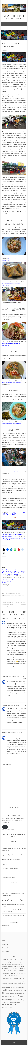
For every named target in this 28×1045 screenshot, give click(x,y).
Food (11, 968)
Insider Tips (8, 981)
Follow (4, 827)
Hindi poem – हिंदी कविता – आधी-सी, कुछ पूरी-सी (11, 904)
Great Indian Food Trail (9, 970)
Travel (23, 595)
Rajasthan (18, 987)
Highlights (17, 970)
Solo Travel (15, 595)
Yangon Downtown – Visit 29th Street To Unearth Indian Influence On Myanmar (7, 604)
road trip (5, 990)
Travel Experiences (5, 1002)
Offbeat (3, 985)
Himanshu (7, 975)
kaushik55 (5, 618)
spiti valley (18, 993)
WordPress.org (5, 951)
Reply (24, 618)
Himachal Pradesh (5, 973)
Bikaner (3, 962)
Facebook (14, 882)
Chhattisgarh (19, 962)
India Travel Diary (21, 978)
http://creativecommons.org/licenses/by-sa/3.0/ (11, 382)
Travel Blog (4, 597)
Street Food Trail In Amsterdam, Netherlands (20, 603)
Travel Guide (12, 1002)
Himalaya (13, 973)
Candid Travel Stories (16, 593)
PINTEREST (13, 514)
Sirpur (7, 993)
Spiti (14, 993)
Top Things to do (14, 996)
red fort (22, 987)
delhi (22, 964)
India (16, 978)
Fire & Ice (4, 705)
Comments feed (5, 947)
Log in (3, 940)
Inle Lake (3, 981)
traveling (17, 1002)
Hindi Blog (11, 975)
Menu (14, 24)
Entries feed (5, 944)
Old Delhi (13, 985)
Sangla (19, 990)
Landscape (22, 981)
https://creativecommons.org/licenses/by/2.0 (11, 471)
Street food (19, 595)
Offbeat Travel (8, 985)
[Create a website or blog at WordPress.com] (14, 1042)
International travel (15, 981)
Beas (22, 959)
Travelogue (6, 1005)
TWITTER (14, 512)
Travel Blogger (14, 999)
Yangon (7, 597)
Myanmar (10, 595)
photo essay (22, 985)
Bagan (16, 959)
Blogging (8, 962)
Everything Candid (14, 16)
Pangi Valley (17, 985)
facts (8, 968)
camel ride (13, 962)
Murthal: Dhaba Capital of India (9, 845)
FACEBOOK (22, 512)
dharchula (13, 966)
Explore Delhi (4, 968)
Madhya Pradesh (16, 983)
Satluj (22, 990)
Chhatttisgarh (4, 964)
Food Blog (7, 595)
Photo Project (12, 987)
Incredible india (7, 978)
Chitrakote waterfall (11, 964)
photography (6, 987)
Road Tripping (13, 990)
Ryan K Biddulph (6, 676)
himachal (21, 970)
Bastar (19, 959)
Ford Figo (19, 968)
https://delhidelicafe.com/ (13, 753)
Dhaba (9, 966)
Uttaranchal (5, 1007)
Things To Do (8, 996)
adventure (5, 959)
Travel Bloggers (22, 999)
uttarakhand (20, 1005)
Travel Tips (14, 1005)
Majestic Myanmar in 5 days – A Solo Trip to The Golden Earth (7, 581)
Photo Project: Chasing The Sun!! (10, 868)
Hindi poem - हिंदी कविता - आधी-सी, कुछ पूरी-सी (11, 859)
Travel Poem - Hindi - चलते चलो (8, 877)
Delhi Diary (5, 966)
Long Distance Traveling (7, 983)
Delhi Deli (4, 732)
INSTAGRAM (5, 514)
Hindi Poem (16, 975)
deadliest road (18, 964)
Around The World (9, 593)
